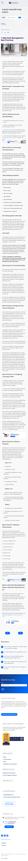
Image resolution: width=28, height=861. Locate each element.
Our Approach (9, 791)
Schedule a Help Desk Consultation (9, 803)
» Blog (4, 757)
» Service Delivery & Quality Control (11, 797)
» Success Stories (7, 759)
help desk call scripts (10, 129)
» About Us (3, 843)
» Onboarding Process (8, 794)
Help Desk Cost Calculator (9, 773)
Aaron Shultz (3, 24)
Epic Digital (4, 858)
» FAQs (4, 761)
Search (3, 17)
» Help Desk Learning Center (10, 764)
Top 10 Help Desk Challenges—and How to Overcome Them (14, 615)
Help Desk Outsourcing (13, 724)
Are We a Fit (8, 781)
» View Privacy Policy (5, 839)
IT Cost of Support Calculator (10, 775)
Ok (19, 17)
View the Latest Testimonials (9, 714)
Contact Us (9, 826)
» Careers (3, 845)
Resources (7, 753)
